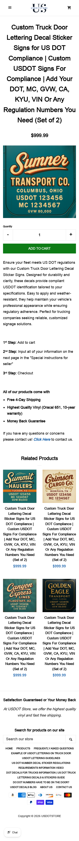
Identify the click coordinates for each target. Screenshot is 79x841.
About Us (46, 787)
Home (9, 748)
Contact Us (64, 787)
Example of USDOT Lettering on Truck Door (41, 753)
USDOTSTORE (51, 816)
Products (23, 748)
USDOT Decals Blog (23, 787)
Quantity (7, 226)
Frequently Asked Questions (54, 748)
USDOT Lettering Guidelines (41, 758)
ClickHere (41, 439)
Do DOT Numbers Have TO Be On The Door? (41, 782)
